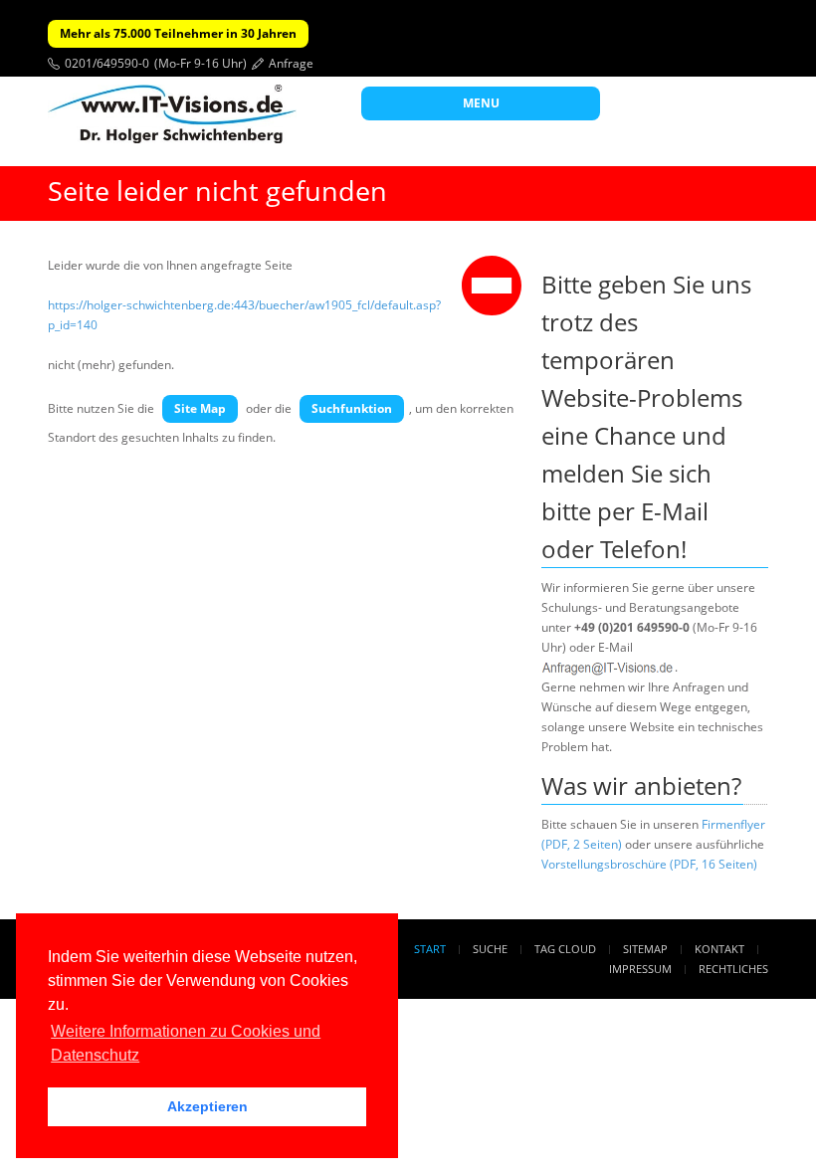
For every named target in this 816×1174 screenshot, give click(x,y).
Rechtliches (733, 968)
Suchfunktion (351, 408)
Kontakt (719, 948)
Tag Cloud (565, 948)
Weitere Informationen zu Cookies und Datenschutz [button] (185, 1043)
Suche (490, 948)
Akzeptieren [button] (207, 1106)
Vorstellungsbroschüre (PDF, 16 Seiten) (649, 864)
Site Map (200, 408)
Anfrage (291, 63)
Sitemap (645, 948)
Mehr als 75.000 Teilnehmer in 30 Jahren (178, 33)
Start (430, 948)
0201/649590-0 (107, 63)
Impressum (640, 968)
